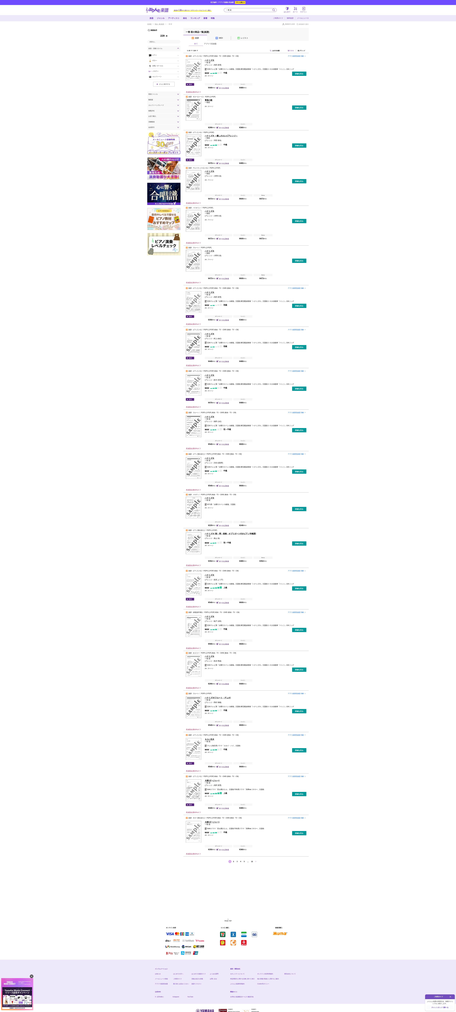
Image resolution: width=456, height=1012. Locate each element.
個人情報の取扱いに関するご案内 (268, 979)
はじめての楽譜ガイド (199, 974)
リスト (292, 50)
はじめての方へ (178, 974)
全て (196, 44)
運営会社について (290, 974)
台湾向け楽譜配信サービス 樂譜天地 (241, 997)
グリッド (302, 50)
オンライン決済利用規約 (265, 974)
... (248, 861)
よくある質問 (214, 974)
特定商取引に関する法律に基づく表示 (242, 979)
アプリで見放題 (210, 44)
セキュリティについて (237, 974)
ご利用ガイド (278, 18)
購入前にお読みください (181, 984)
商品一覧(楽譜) (159, 24)
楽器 (151, 18)
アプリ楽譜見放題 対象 (296, 56)
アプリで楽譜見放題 (161, 984)
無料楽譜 (290, 18)
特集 (213, 18)
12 (252, 861)
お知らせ (158, 974)
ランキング (195, 18)
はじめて (287, 12)
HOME (149, 24)
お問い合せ (213, 979)
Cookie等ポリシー (263, 984)
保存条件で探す (304, 24)
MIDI (221, 38)
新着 (205, 18)
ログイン (303, 12)
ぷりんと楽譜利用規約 (237, 984)
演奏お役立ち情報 (197, 979)
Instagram (176, 997)
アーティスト (174, 18)
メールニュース (303, 18)
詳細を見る (299, 74)
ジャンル (161, 18)
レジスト (244, 38)
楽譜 (197, 38)
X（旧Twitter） (159, 997)
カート (295, 12)
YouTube (190, 997)
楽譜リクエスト (197, 984)
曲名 (185, 18)
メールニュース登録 (161, 979)
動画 (190, 84)
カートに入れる (224, 88)
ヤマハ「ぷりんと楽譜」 (157, 10)
